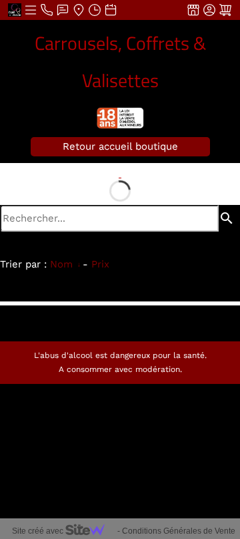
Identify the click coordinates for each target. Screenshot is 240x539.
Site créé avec (38, 531)
